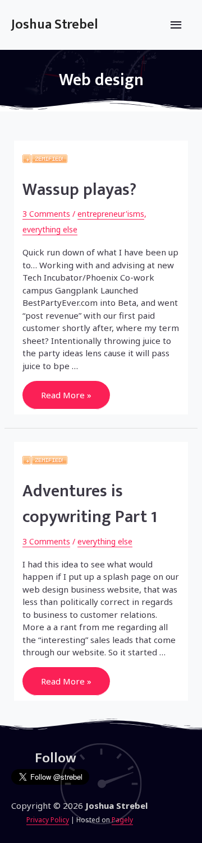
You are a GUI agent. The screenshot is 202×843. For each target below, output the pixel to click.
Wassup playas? (79, 190)
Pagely (122, 820)
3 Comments (46, 213)
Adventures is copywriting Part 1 (89, 504)
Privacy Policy (47, 820)
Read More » (65, 395)
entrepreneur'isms (110, 213)
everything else (49, 229)
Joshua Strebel (54, 24)
